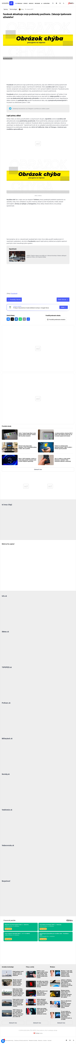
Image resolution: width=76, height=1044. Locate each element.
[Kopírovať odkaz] (28, 319)
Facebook (14, 293)
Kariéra (45, 1040)
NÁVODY (31, 3)
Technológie (13, 9)
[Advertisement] (38, 72)
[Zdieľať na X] (12, 319)
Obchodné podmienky (7, 1040)
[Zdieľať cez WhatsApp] (20, 319)
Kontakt (49, 1040)
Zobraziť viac (38, 469)
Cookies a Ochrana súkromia (21, 1040)
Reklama (40, 1040)
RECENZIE (37, 3)
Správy (6, 9)
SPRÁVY (25, 3)
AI (41, 3)
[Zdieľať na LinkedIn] (16, 319)
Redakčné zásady (33, 1040)
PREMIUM (19, 3)
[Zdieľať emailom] (24, 319)
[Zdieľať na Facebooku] (8, 319)
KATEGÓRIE (46, 3)
